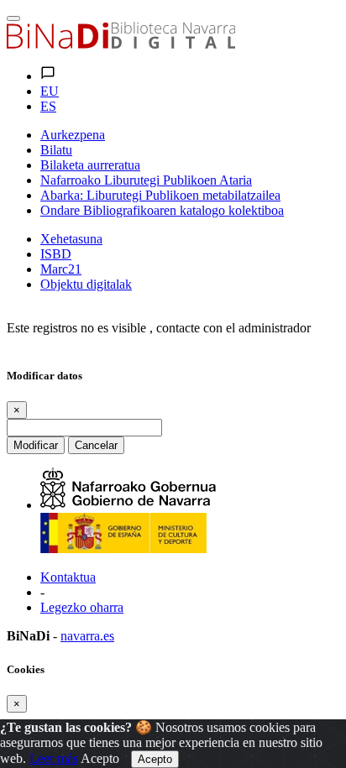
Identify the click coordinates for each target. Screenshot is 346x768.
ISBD (55, 254)
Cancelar (96, 445)
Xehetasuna (71, 239)
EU (49, 91)
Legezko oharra (81, 607)
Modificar (35, 445)
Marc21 (60, 269)
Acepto (100, 758)
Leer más (53, 758)
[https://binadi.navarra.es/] (121, 44)
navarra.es (87, 636)
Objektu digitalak (86, 284)
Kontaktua (68, 577)
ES (48, 106)
